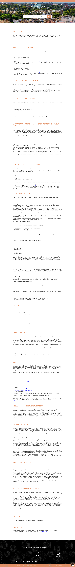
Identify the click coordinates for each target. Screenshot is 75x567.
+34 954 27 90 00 (17, 554)
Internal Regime (29, 565)
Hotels (15, 561)
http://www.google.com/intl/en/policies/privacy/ (28, 183)
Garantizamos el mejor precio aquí (37, 12)
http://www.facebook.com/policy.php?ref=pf (23, 381)
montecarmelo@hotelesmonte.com (20, 555)
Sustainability (34, 561)
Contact (57, 3)
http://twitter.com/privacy (19, 383)
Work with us (21, 561)
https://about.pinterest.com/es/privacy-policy (23, 388)
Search (49, 16)
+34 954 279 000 (61, 3)
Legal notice (15, 565)
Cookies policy (19, 565)
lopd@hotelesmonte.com (42, 61)
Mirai (61, 565)
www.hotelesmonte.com (41, 37)
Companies (53, 3)
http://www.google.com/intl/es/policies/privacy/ (23, 390)
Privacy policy (24, 565)
